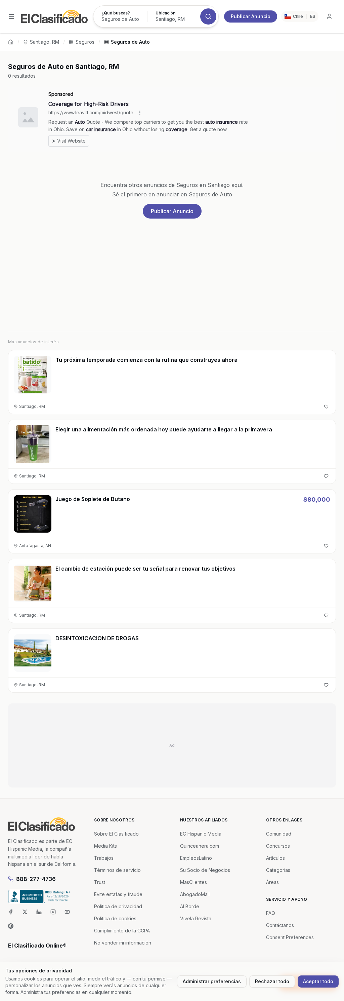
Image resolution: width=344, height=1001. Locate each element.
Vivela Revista (195, 918)
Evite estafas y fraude (118, 894)
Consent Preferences (290, 937)
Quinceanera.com (199, 846)
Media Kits (105, 846)
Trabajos (104, 858)
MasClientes (193, 882)
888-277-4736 (36, 879)
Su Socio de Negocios (205, 870)
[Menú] (11, 16)
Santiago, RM (44, 42)
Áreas (272, 882)
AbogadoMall (195, 894)
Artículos (275, 858)
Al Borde (189, 906)
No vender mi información (122, 943)
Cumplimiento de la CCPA (122, 930)
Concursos (278, 846)
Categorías (278, 870)
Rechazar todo (272, 981)
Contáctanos (280, 925)
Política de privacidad (118, 906)
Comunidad (278, 834)
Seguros (85, 42)
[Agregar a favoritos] (326, 406)
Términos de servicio (117, 870)
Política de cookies (115, 918)
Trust (99, 882)
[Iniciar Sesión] (329, 16)
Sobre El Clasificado (116, 834)
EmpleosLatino (196, 858)
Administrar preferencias (212, 981)
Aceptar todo (318, 981)
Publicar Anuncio (250, 16)
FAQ (270, 913)
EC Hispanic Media (200, 834)
